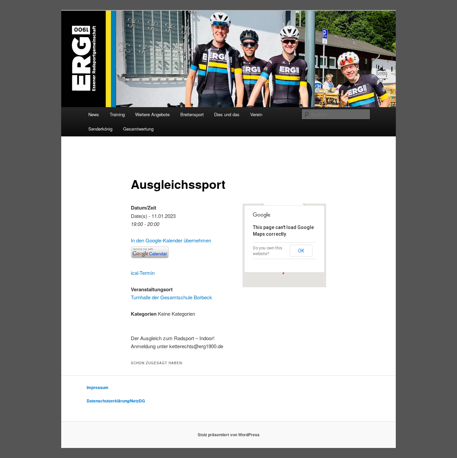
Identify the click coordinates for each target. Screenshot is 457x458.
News (93, 114)
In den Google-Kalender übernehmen (171, 240)
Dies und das (227, 114)
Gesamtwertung (138, 129)
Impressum (97, 387)
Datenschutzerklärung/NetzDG (116, 401)
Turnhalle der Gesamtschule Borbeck (171, 297)
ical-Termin (143, 272)
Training (117, 114)
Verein (256, 114)
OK (301, 250)
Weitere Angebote (152, 114)
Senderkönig (100, 129)
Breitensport (192, 114)
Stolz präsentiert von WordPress (229, 435)
